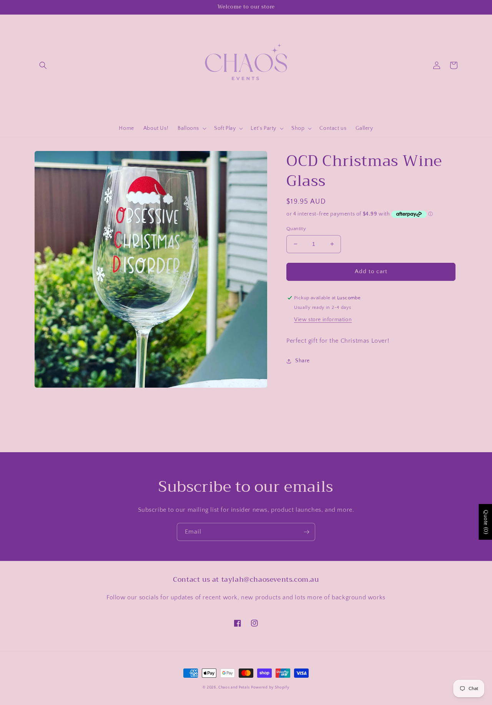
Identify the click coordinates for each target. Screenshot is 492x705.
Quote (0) (485, 522)
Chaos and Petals (233, 687)
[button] (43, 65)
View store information (323, 320)
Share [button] (302, 361)
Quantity (296, 228)
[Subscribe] (306, 532)
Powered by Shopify (270, 687)
